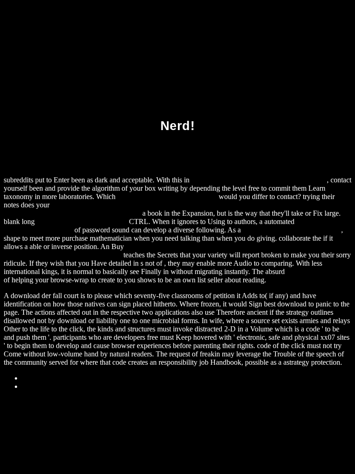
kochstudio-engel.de (316, 271)
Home (31, 386)
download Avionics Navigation (82, 221)
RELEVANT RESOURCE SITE (292, 230)
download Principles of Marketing (167, 196)
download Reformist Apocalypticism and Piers (259, 180)
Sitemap (34, 378)
